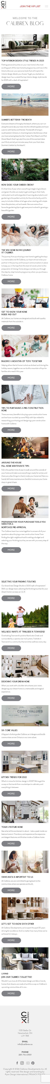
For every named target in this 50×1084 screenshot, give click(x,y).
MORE (11, 86)
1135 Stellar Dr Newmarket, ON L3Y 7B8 (25, 1033)
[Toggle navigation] (46, 6)
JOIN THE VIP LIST (30, 6)
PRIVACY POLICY (37, 1074)
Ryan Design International (16, 1074)
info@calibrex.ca (25, 1044)
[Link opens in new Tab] (17, 1063)
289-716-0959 (25, 1055)
